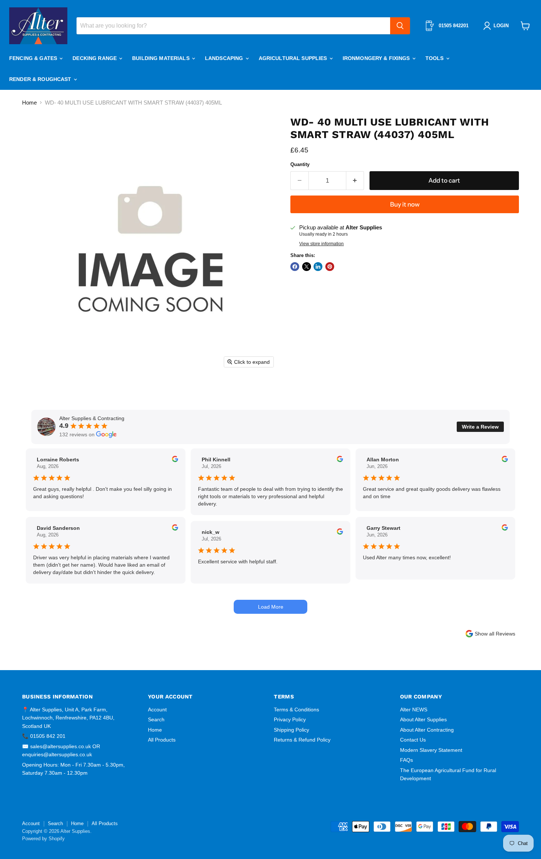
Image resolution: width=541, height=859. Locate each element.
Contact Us (413, 740)
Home (29, 102)
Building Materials (161, 58)
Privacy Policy (290, 719)
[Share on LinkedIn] (318, 266)
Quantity (300, 164)
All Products (162, 740)
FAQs (406, 760)
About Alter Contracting (427, 730)
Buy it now (405, 204)
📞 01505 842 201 (44, 736)
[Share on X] (306, 266)
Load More (270, 607)
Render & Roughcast (41, 79)
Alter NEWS (413, 709)
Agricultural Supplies (294, 58)
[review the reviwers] (175, 460)
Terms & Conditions (296, 709)
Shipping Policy (291, 730)
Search (156, 719)
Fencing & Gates (34, 58)
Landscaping (225, 58)
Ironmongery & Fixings (377, 58)
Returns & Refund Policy (302, 740)
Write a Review (480, 427)
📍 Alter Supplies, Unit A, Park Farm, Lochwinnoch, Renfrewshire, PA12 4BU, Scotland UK (68, 718)
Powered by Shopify (43, 838)
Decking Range (95, 58)
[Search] (400, 25)
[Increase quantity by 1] (355, 180)
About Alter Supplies (423, 719)
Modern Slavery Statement (431, 750)
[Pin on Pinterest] (329, 266)
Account (157, 709)
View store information (321, 243)
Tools (435, 58)
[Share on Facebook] (294, 266)
